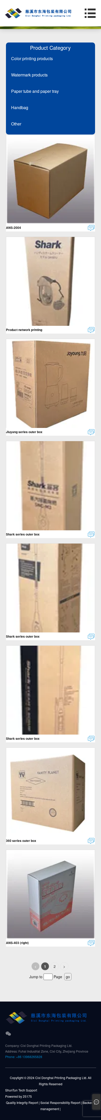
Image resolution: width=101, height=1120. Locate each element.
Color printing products (32, 58)
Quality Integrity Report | (23, 1102)
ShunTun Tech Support (21, 1090)
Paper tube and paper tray (35, 91)
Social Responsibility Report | (61, 1102)
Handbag (19, 107)
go (68, 976)
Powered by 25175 (18, 1096)
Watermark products (29, 75)
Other (16, 124)
